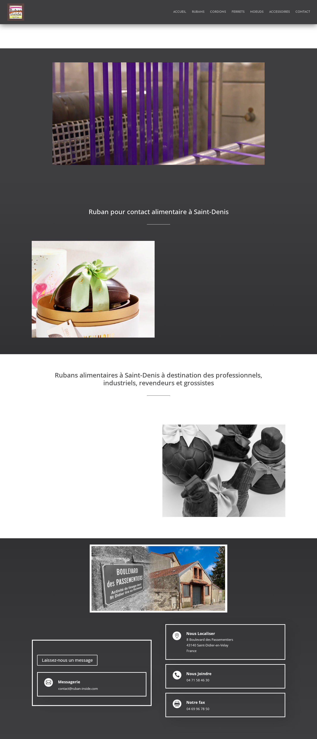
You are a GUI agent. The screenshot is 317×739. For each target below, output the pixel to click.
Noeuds (257, 12)
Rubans (198, 12)
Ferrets (238, 12)
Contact (302, 12)
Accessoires (279, 12)
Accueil (179, 12)
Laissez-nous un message (67, 660)
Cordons (218, 12)
